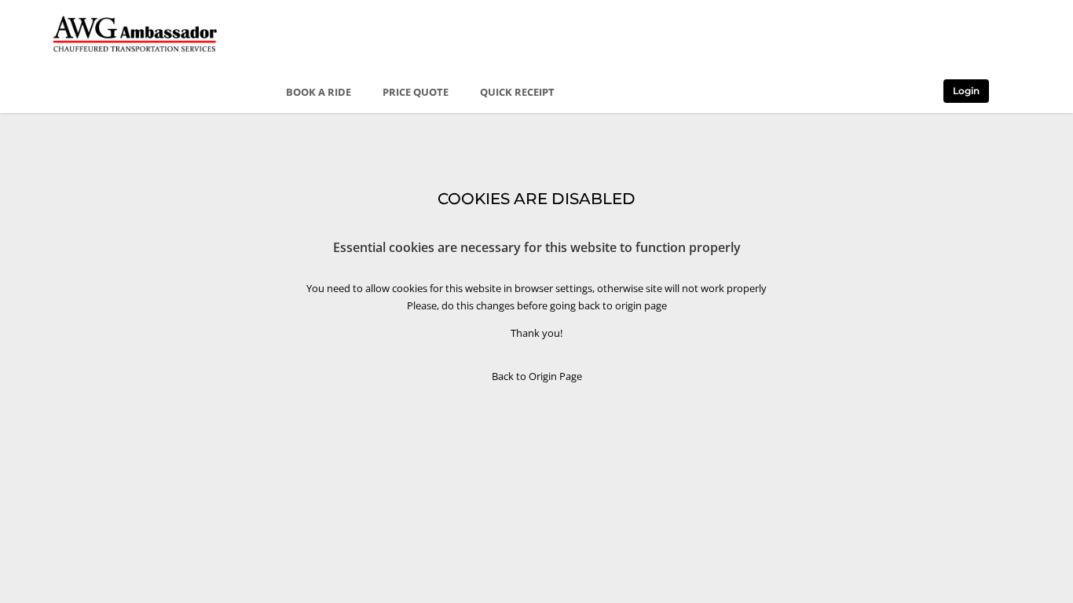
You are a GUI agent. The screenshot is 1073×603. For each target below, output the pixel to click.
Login (966, 91)
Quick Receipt (517, 92)
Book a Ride (318, 92)
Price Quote (416, 92)
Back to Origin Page (537, 376)
